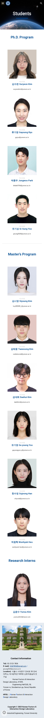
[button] (3, 3)
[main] (22, 15)
